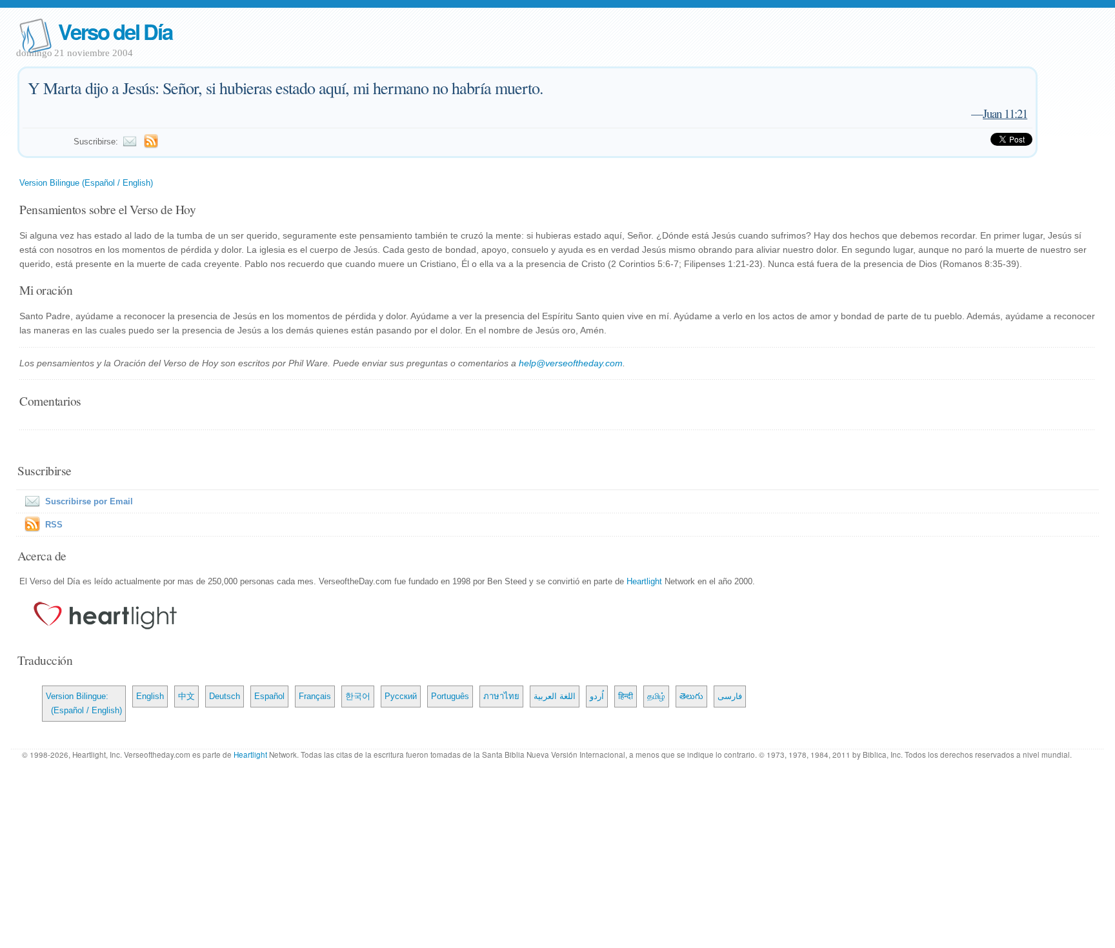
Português (450, 696)
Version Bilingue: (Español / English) (84, 703)
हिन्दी (625, 696)
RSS (54, 524)
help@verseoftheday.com (571, 363)
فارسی (730, 696)
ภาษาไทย (501, 696)
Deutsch (224, 696)
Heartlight (644, 581)
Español (269, 696)
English (150, 696)
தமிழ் (656, 696)
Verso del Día (115, 31)
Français (315, 696)
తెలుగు (691, 696)
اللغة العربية (555, 696)
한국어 (357, 696)
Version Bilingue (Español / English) (86, 183)
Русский (401, 696)
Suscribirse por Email (89, 501)
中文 (186, 696)
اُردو (597, 696)
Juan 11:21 (1005, 113)
